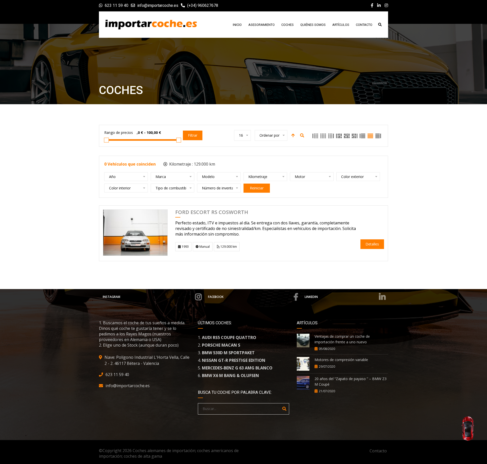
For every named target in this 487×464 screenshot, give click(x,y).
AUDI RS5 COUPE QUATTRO (229, 337)
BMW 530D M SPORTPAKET (228, 352)
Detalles (372, 244)
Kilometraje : (191, 164)
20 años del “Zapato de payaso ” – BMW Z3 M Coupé (351, 381)
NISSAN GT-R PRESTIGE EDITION (233, 360)
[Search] (284, 408)
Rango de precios (118, 132)
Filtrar (192, 135)
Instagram (111, 297)
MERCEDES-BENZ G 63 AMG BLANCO (237, 368)
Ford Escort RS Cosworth (211, 212)
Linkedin (311, 297)
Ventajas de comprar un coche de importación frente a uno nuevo (342, 339)
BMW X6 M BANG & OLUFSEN (230, 375)
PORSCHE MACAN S (221, 345)
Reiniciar (257, 188)
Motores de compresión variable (341, 359)
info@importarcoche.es (157, 5)
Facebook (215, 297)
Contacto (378, 451)
